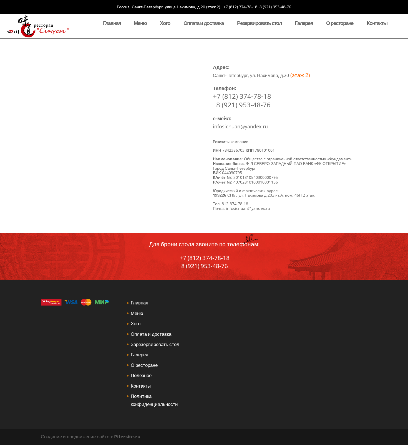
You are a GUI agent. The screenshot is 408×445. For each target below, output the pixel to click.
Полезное (141, 375)
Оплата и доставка (203, 24)
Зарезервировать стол (155, 344)
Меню (140, 24)
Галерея (304, 24)
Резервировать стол (259, 24)
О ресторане (339, 24)
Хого (165, 24)
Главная (112, 24)
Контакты (377, 24)
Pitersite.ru (127, 436)
